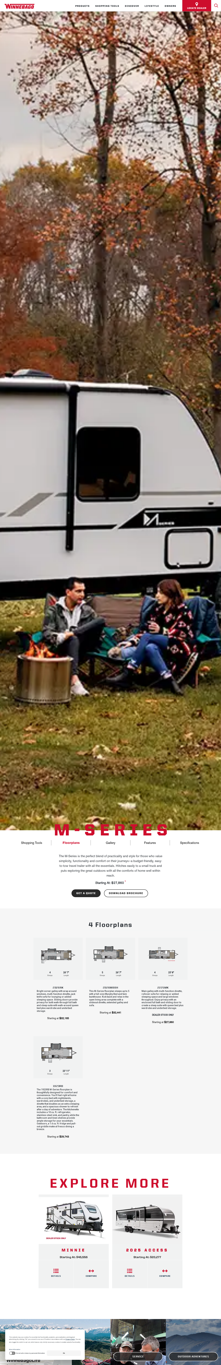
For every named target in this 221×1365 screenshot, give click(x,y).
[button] (58, 981)
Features (150, 843)
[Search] (216, 5)
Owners (170, 6)
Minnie (74, 1250)
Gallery (110, 843)
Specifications (189, 843)
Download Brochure (126, 893)
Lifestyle (152, 6)
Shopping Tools (107, 6)
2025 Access (147, 1250)
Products (82, 6)
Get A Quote (86, 893)
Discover (132, 6)
